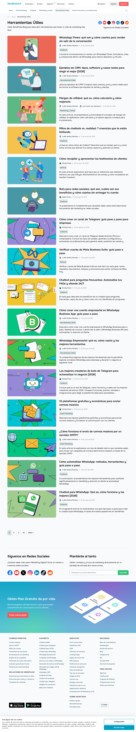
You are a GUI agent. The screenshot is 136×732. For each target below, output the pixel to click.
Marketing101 (104, 645)
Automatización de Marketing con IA (82, 691)
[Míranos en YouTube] (104, 22)
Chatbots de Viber (45, 675)
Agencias (103, 673)
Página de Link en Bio (77, 658)
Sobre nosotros (78, 697)
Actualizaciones (75, 707)
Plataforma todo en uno (78, 685)
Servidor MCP (104, 661)
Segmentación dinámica (78, 688)
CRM (71, 648)
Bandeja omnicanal (76, 682)
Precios (39, 4)
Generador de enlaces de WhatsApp (51, 664)
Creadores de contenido (17, 682)
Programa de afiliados (107, 679)
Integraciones (104, 655)
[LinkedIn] (118, 22)
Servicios (74, 638)
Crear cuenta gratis (18, 615)
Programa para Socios (107, 682)
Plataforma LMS (75, 645)
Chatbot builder (44, 642)
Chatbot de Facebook (46, 678)
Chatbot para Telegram (47, 681)
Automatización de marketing (19, 655)
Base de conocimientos (108, 642)
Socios (71, 4)
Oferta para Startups (107, 685)
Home (11, 10)
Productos (29, 4)
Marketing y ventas (45, 10)
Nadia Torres (66, 197)
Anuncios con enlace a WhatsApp (50, 661)
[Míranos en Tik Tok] (122, 22)
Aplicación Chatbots (46, 688)
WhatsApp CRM (44, 672)
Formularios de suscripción (18, 652)
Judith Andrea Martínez (70, 46)
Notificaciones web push (78, 664)
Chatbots (33, 10)
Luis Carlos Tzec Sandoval (91, 106)
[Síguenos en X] (109, 22)
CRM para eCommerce (77, 652)
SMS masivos (74, 661)
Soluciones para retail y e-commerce (21, 679)
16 (24, 533)
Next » (30, 533)
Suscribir (123, 572)
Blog (101, 652)
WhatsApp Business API (47, 655)
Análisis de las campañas (17, 658)
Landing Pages (75, 655)
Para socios (106, 669)
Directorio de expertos (107, 664)
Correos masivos (17, 638)
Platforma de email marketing (19, 667)
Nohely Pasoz (66, 163)
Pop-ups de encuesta (77, 673)
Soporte (50, 4)
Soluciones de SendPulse (22, 672)
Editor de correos (15, 648)
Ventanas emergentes (77, 667)
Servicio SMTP (14, 645)
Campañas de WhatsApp (47, 658)
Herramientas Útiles (62, 10)
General (63, 167)
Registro (123, 4)
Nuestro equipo (75, 701)
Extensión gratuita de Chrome (19, 664)
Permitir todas (119, 727)
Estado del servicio (106, 648)
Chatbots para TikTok (46, 648)
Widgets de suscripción (47, 684)
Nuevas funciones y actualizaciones (84, 10)
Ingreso (114, 4)
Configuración (119, 721)
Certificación (104, 676)
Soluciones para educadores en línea (21, 676)
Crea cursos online (76, 642)
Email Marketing (21, 10)
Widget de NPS (75, 676)
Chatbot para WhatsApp (47, 652)
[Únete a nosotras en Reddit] (127, 22)
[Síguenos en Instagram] (113, 22)
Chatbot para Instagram (47, 645)
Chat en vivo (74, 679)
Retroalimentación (76, 704)
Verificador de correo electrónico (20, 661)
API (101, 658)
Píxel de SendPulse (76, 670)
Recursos (60, 4)
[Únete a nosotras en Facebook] (100, 22)
